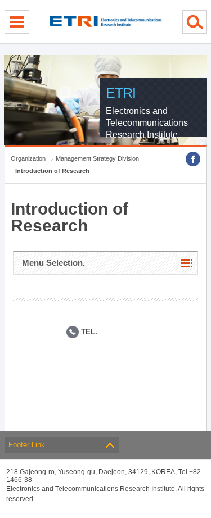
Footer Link (26, 444)
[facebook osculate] (193, 159)
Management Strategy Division (97, 158)
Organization (28, 158)
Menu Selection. (53, 262)
